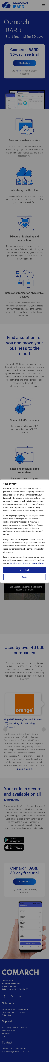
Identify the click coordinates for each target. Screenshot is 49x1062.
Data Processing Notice (19, 563)
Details (24, 577)
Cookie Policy (38, 563)
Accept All (24, 570)
